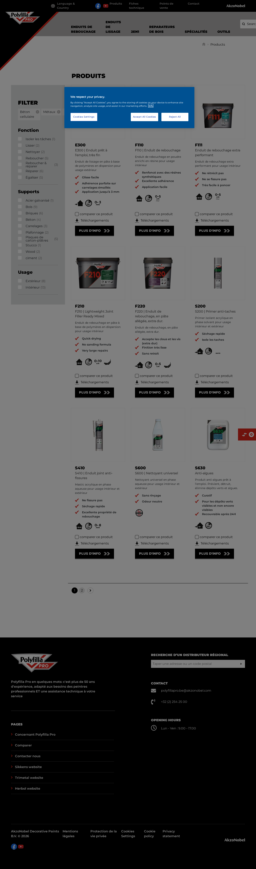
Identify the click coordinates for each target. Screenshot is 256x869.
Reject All (175, 116)
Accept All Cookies (144, 116)
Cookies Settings (83, 116)
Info (151, 105)
